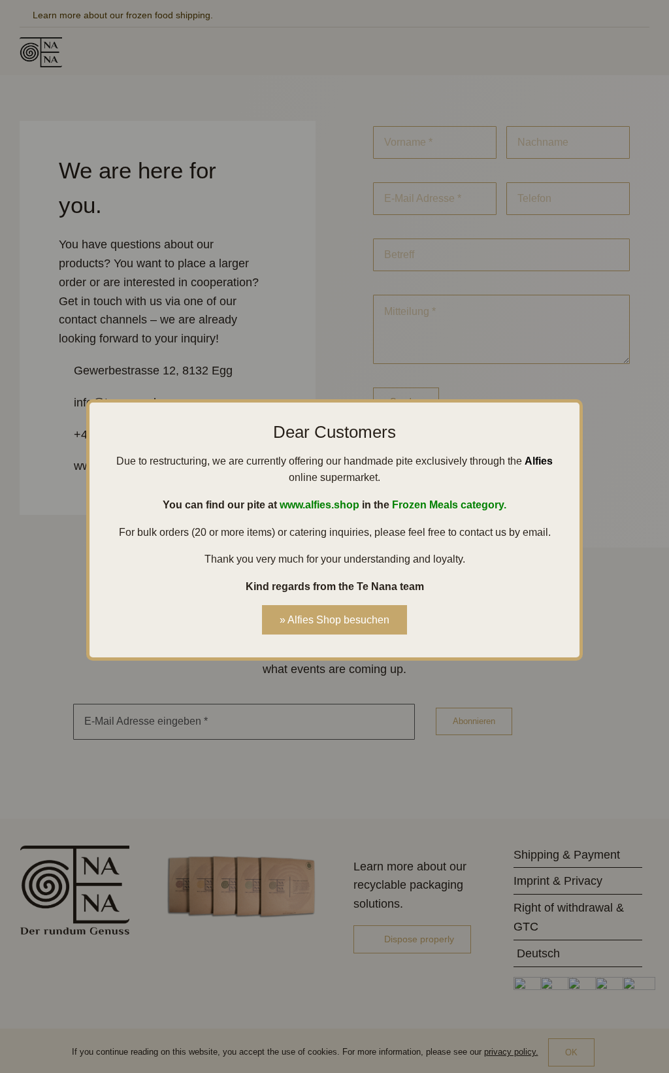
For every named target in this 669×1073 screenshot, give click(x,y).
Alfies (539, 461)
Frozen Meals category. (449, 504)
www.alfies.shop (319, 504)
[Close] (565, 418)
